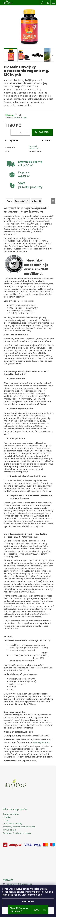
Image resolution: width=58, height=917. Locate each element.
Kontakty (7, 817)
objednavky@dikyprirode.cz (19, 884)
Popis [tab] (9, 201)
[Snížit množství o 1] (14, 132)
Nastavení (28, 901)
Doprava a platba (11, 814)
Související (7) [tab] (22, 201)
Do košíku (44, 132)
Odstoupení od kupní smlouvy (17, 833)
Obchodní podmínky (12, 823)
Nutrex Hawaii (20, 117)
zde (40, 894)
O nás (5, 820)
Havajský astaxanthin (34, 147)
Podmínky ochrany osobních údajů (19, 826)
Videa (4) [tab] (36, 201)
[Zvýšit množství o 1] (27, 132)
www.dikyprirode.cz (41, 742)
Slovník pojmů (9, 829)
